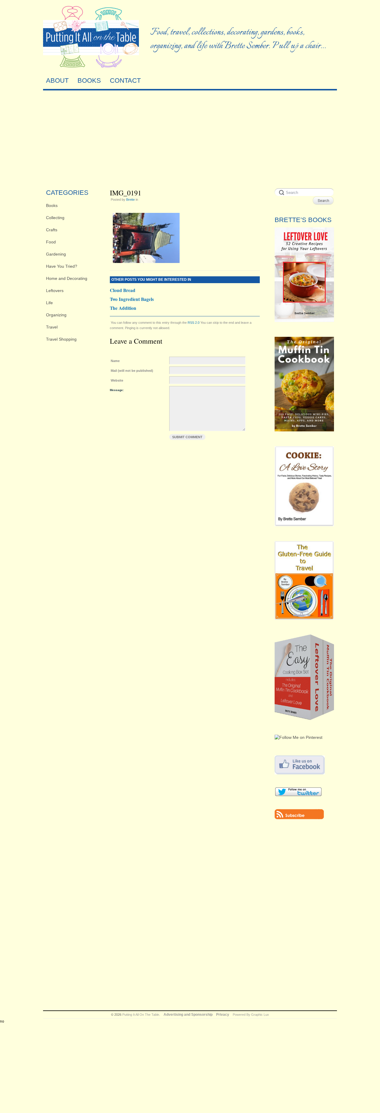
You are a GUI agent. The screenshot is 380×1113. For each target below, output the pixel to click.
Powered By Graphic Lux (251, 1014)
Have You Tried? (61, 266)
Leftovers (55, 290)
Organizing (56, 314)
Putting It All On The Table (140, 1014)
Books (52, 205)
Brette (130, 199)
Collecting (55, 217)
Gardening (56, 254)
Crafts (51, 229)
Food (51, 242)
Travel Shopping (61, 339)
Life (49, 302)
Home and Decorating (66, 278)
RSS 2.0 (194, 322)
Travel (52, 327)
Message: (117, 390)
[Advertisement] (190, 137)
